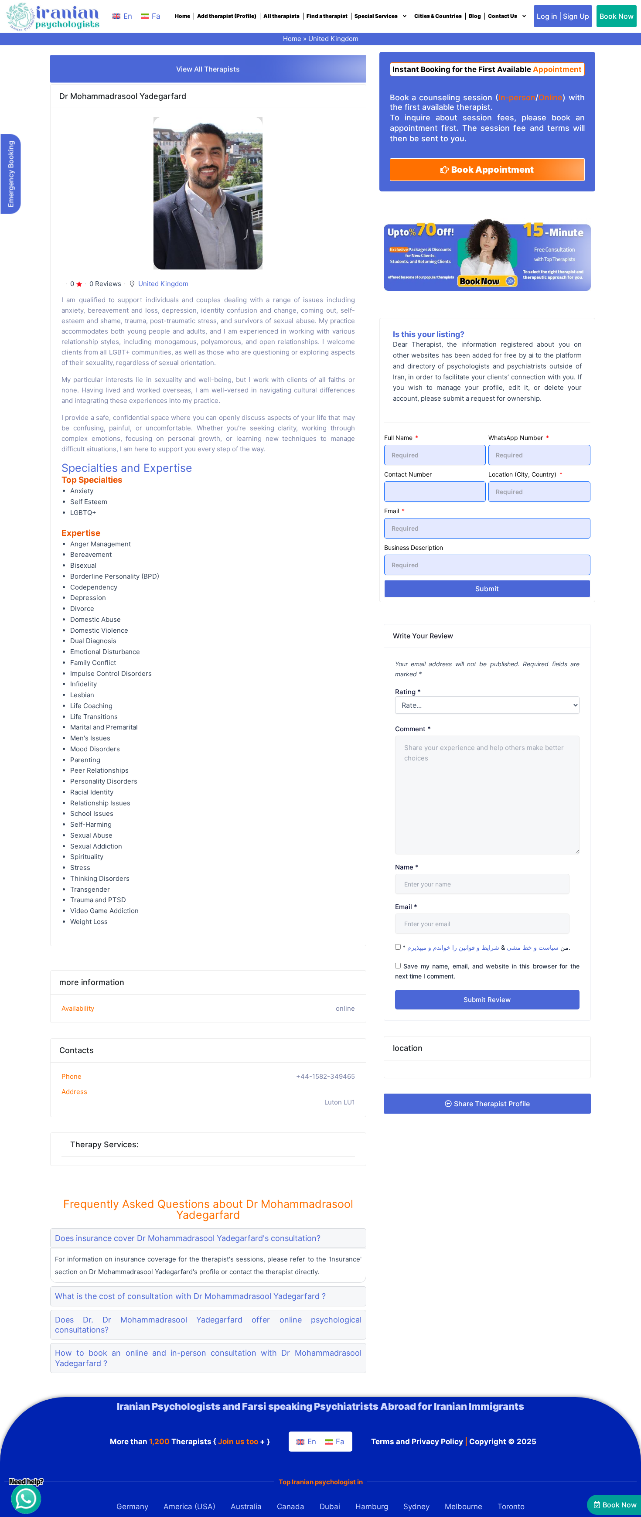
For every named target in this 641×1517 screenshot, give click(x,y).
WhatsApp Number (516, 437)
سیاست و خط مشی (533, 947)
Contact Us (502, 16)
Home (182, 16)
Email (392, 511)
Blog (475, 16)
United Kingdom (333, 38)
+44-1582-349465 (325, 1076)
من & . (486, 947)
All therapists (281, 16)
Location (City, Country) (523, 474)
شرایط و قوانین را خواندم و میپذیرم (453, 947)
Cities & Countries (438, 16)
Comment (413, 729)
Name (407, 867)
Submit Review (487, 999)
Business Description (413, 547)
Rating (408, 692)
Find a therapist (327, 16)
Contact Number (408, 474)
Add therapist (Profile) (226, 16)
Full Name (399, 437)
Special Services (376, 16)
